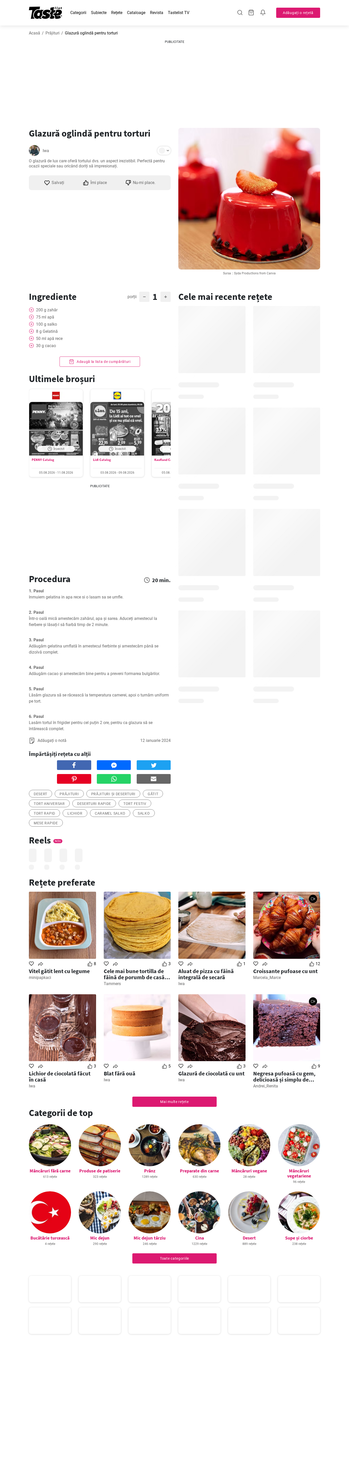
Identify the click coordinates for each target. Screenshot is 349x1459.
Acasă (34, 33)
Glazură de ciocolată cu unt (211, 1073)
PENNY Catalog (43, 460)
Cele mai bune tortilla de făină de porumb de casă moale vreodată (134, 974)
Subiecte (99, 12)
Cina (199, 1238)
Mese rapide (46, 823)
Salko (144, 813)
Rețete (116, 12)
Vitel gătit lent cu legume (59, 971)
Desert (249, 1238)
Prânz (149, 1171)
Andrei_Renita (265, 1086)
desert (40, 794)
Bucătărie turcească (49, 1238)
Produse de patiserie (99, 1171)
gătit (153, 794)
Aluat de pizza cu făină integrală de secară (206, 974)
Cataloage (136, 12)
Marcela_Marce (267, 977)
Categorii (78, 12)
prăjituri (69, 794)
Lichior (75, 813)
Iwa (46, 150)
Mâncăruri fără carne (50, 1171)
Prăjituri (52, 33)
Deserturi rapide (94, 804)
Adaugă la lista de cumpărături (103, 362)
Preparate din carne (199, 1171)
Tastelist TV (178, 12)
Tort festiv (134, 804)
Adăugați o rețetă (298, 13)
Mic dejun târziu (150, 1238)
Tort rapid (44, 813)
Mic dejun (99, 1238)
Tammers (112, 983)
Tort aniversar (49, 804)
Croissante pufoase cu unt (285, 971)
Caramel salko (110, 813)
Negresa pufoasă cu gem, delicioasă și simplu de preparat (284, 1076)
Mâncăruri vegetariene (299, 1173)
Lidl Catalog (102, 460)
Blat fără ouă (119, 1073)
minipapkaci (40, 977)
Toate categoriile (174, 1258)
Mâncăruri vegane (249, 1171)
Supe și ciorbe (299, 1238)
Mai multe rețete (174, 1102)
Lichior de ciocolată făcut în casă (59, 1076)
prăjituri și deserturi (113, 794)
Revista (156, 12)
